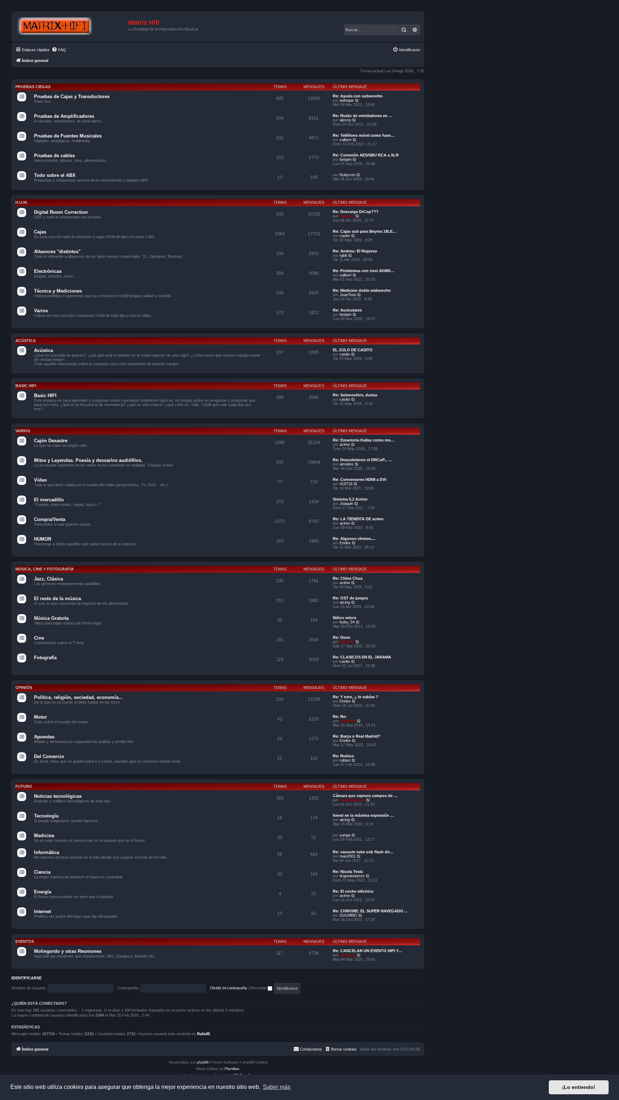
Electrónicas (48, 271)
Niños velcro (344, 618)
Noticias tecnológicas (58, 796)
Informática (46, 852)
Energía (42, 891)
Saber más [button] (277, 1087)
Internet (42, 911)
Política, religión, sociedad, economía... (78, 697)
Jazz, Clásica (48, 579)
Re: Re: (340, 716)
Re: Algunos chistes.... (354, 538)
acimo (345, 444)
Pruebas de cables (54, 155)
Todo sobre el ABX (55, 175)
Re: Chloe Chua (348, 578)
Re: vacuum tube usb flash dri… (363, 852)
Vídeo (40, 480)
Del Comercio (49, 756)
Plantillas (232, 1069)
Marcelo (347, 216)
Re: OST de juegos (350, 598)
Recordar (259, 988)
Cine (39, 638)
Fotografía (45, 657)
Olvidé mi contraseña (228, 988)
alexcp (345, 120)
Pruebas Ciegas (33, 87)
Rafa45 (203, 1034)
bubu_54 (347, 622)
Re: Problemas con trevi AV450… (363, 271)
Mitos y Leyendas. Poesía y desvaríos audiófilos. (88, 460)
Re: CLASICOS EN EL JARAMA (362, 657)
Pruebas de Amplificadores (64, 116)
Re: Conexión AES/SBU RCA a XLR (366, 155)
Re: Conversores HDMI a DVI (359, 479)
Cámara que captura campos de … (365, 795)
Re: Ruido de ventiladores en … (363, 116)
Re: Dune (341, 637)
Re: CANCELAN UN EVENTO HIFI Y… (368, 951)
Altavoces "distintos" (57, 251)
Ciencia (42, 872)
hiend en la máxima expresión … (363, 815)
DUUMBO (348, 915)
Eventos (24, 941)
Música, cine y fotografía (44, 569)
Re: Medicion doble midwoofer (362, 290)
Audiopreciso (352, 800)
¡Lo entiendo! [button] (578, 1087)
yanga (345, 835)
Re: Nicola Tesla (348, 871)
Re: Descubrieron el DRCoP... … (363, 460)
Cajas (40, 232)
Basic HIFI (25, 385)
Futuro (23, 786)
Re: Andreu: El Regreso (355, 251)
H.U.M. (21, 202)
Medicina (44, 835)
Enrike (345, 543)
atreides (347, 464)
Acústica (25, 340)
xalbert (345, 140)
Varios (41, 310)
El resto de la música (57, 598)
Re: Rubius (343, 756)
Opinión (23, 687)
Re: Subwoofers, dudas (355, 395)
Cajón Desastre (50, 440)
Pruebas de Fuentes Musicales (68, 136)
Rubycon (347, 175)
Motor (40, 717)
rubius (345, 760)
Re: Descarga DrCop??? (356, 211)
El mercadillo (49, 499)
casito (345, 235)
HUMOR (42, 539)
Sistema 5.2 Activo (350, 499)
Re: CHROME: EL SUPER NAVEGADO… (370, 911)
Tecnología (46, 816)
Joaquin (346, 503)
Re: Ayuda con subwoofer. (358, 96)
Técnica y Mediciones (58, 291)
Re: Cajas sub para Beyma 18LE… (365, 231)
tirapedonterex (352, 876)
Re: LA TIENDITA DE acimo (358, 519)
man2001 (348, 856)
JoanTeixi (348, 295)
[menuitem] (59, 49)
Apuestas (44, 736)
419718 (346, 484)
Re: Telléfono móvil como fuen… (364, 135)
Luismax (348, 721)
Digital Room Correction (61, 212)
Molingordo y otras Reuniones (67, 951)
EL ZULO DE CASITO (353, 350)
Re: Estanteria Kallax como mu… (364, 440)
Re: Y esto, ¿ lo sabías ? (355, 697)
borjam (345, 159)
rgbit (343, 255)
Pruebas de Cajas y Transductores (72, 96)
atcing (345, 602)
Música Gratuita (51, 618)
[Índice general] (71, 26)
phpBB (202, 1062)
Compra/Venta (49, 519)
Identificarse (26, 978)
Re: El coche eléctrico (353, 891)
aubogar (347, 100)
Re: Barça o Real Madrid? (356, 736)
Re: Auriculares (347, 310)
